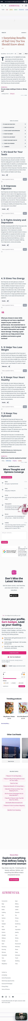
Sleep (16, 952)
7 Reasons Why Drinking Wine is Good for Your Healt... (14, 779)
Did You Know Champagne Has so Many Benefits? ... (14, 794)
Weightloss (4, 963)
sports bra (7, 327)
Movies (3, 941)
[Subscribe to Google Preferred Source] (9, 551)
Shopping (14, 460)
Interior (15, 9)
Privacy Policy (5, 986)
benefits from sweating (14, 810)
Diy (16, 915)
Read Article (14, 762)
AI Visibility (4, 975)
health (4, 32)
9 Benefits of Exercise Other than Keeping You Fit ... (14, 789)
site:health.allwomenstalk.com (14, 802)
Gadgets (4, 923)
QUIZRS (26, 95)
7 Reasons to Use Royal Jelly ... (14, 776)
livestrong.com (17, 450)
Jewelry (11, 9)
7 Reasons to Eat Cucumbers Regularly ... (14, 806)
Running (4, 949)
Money (16, 938)
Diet (3, 915)
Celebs (16, 909)
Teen (3, 958)
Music (16, 941)
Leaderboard (5, 686)
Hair (16, 926)
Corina (4, 53)
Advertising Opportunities (8, 980)
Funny (16, 921)
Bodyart (17, 906)
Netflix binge (8, 460)
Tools (16, 963)
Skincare (4, 952)
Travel (16, 958)
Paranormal (21, 9)
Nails (3, 943)
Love (7, 9)
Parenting (4, 946)
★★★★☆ (23, 32)
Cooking (19, 460)
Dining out (12, 93)
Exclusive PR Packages (7, 983)
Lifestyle (4, 935)
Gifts (3, 926)
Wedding (17, 960)
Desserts (17, 912)
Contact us (4, 972)
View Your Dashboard (15, 657)
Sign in (8, 661)
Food (3, 921)
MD (15, 53)
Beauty (3, 906)
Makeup (4, 938)
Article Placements (6, 978)
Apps (16, 901)
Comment (4, 542)
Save (20, 53)
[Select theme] (22, 5)
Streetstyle (4, 955)
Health (3, 9)
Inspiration (17, 929)
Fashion (3, 918)
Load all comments (6, 477)
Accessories (4, 901)
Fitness (17, 918)
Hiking (3, 460)
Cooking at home (5, 93)
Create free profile (14, 652)
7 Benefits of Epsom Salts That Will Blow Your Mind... (14, 799)
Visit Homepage (14, 879)
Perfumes (17, 946)
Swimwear (17, 955)
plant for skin (14, 783)
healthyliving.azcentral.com (8, 452)
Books (3, 909)
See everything (5, 723)
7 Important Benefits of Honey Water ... (14, 786)
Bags (3, 903)
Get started (21, 686)
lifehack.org (9, 450)
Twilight (4, 960)
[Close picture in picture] (16, 1014)
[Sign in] (26, 6)
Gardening (17, 923)
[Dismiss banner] (25, 547)
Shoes (16, 949)
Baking (16, 903)
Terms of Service (6, 989)
